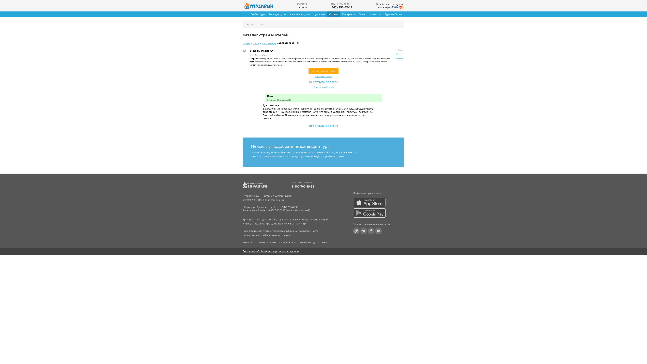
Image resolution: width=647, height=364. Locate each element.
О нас (362, 14)
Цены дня (319, 14)
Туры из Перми (393, 14)
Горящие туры (277, 14)
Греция (256, 43)
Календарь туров (300, 14)
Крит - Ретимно (269, 43)
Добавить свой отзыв (324, 87)
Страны (333, 14)
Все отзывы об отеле (323, 82)
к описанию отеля (323, 76)
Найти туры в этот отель (323, 71)
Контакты (375, 14)
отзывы (399, 57)
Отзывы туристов (266, 242)
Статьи (323, 242)
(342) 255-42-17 (341, 7)
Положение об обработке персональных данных (271, 251)
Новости (247, 242)
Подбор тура (258, 14)
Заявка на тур (308, 242)
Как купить (348, 14)
